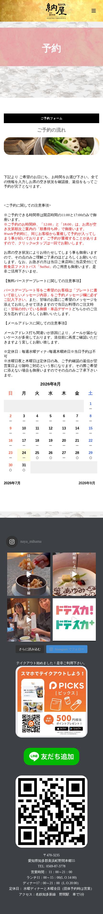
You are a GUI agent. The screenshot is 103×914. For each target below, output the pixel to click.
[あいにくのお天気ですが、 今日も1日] (74, 574)
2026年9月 (87, 483)
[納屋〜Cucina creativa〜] (51, 11)
